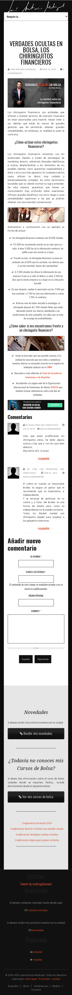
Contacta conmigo (37, 910)
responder (44, 458)
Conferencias (41, 986)
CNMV (49, 367)
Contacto (36, 989)
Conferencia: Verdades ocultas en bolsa (37, 834)
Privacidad (44, 979)
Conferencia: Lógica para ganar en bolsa (37, 840)
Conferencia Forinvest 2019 (37, 823)
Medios (56, 986)
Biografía (13, 986)
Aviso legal (31, 979)
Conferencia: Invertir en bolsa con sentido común (37, 829)
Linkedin (37, 952)
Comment (36, 611)
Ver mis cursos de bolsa (37, 796)
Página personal (36, 595)
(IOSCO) (54, 387)
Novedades (37, 930)
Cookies (56, 979)
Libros (26, 986)
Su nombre (36, 556)
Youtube (37, 959)
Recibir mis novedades (37, 733)
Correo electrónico (36, 572)
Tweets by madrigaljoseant (36, 884)
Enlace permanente (50, 429)
